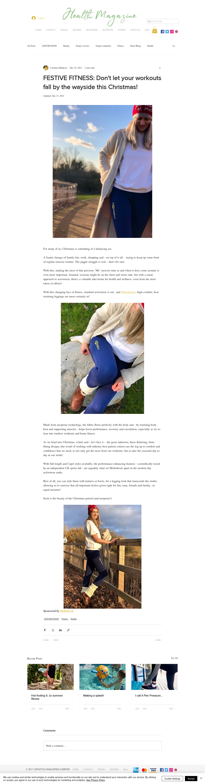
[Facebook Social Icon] (162, 31)
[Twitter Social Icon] (167, 31)
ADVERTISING (49, 45)
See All (174, 657)
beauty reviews (82, 45)
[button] (154, 30)
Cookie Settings (172, 778)
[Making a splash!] (102, 677)
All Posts (31, 45)
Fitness (120, 45)
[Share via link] (68, 630)
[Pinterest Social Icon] (176, 31)
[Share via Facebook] (44, 630)
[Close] (201, 778)
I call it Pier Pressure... (149, 695)
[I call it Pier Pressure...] (154, 677)
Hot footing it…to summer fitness (47, 697)
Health (150, 45)
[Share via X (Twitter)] (52, 630)
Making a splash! (93, 695)
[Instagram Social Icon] (172, 31)
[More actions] (160, 68)
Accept (191, 778)
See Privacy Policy (95, 780)
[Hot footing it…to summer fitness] (50, 677)
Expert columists (103, 45)
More (162, 45)
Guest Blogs (135, 45)
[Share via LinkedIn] (60, 630)
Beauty (66, 45)
